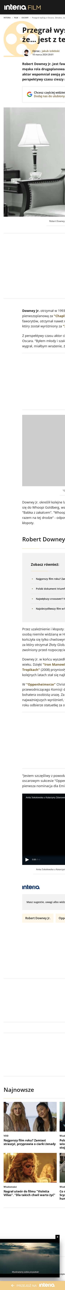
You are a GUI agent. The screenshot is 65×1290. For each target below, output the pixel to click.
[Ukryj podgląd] (57, 1237)
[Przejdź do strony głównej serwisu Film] (34, 7)
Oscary (25, 17)
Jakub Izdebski (51, 51)
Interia (7, 17)
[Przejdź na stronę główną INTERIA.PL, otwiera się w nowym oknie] (15, 7)
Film (16, 17)
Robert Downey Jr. (37, 918)
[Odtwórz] (27, 859)
